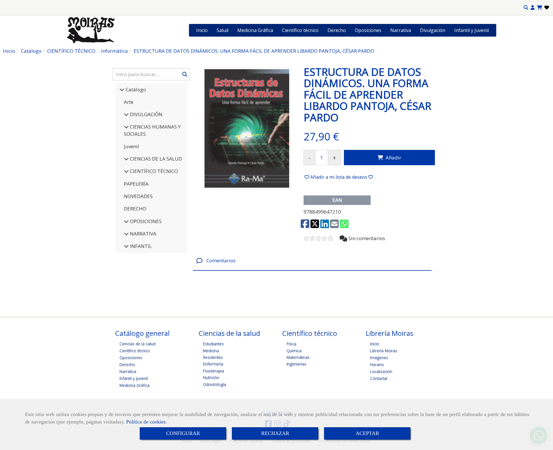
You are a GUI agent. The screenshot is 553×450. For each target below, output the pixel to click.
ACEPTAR (367, 433)
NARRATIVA (142, 233)
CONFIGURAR (183, 433)
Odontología (214, 384)
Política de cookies (146, 422)
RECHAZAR (275, 433)
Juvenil (131, 146)
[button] (532, 7)
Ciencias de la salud (138, 344)
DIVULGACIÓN (145, 114)
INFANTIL (140, 246)
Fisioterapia (213, 371)
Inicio (202, 30)
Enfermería (213, 364)
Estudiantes (213, 344)
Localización (381, 371)
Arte (128, 102)
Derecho (336, 30)
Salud (222, 30)
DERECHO (135, 208)
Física (291, 344)
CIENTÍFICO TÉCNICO (153, 171)
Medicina (211, 350)
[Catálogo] (122, 89)
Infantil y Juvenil (471, 30)
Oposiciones (368, 30)
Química (294, 350)
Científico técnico (300, 30)
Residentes (213, 357)
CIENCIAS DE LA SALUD (155, 158)
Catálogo (135, 89)
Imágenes (379, 357)
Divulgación (432, 30)
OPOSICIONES (145, 221)
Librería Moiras (383, 350)
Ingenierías (296, 364)
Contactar (379, 378)
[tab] (312, 260)
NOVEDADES (138, 196)
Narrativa (400, 30)
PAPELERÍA (136, 183)
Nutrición (211, 377)
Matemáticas (298, 357)
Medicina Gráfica (255, 30)
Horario (377, 364)
